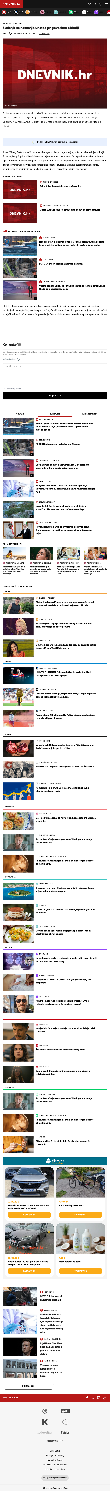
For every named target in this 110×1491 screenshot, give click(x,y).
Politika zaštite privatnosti (55, 1465)
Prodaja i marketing (55, 1456)
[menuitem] (100, 4)
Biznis (89, 12)
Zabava (101, 12)
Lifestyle (48, 12)
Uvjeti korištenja (55, 1460)
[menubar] (100, 4)
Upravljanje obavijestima (56, 1478)
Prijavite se (55, 395)
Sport (21, 12)
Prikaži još (28, 1386)
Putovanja (62, 12)
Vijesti (9, 12)
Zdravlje (76, 12)
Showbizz (34, 12)
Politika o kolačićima (55, 1469)
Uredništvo (55, 1451)
